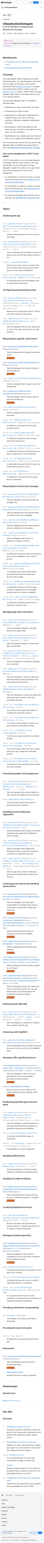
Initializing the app (11, 215)
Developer (9, 1495)
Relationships (10, 1386)
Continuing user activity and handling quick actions (21, 884)
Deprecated (8, 1348)
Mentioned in (10, 57)
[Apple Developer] (6, 2)
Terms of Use (5, 1540)
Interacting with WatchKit (15, 1004)
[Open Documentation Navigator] (2, 7)
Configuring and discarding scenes (19, 290)
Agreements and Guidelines (28, 1540)
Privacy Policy (15, 1540)
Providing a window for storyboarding (21, 1307)
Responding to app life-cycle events (20, 338)
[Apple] (3, 1495)
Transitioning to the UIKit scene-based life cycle (21, 63)
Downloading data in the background (20, 773)
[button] (30, 2)
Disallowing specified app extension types (20, 1103)
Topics (6, 208)
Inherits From (9, 1393)
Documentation (11, 7)
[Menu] (41, 2)
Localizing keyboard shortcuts (17, 1207)
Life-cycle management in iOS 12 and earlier (21, 154)
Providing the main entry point (17, 1328)
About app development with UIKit (18, 68)
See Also (7, 1411)
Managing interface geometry (17, 1235)
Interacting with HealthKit (15, 1032)
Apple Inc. (15, 1537)
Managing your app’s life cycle (27, 198)
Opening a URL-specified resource (19, 1057)
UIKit (4, 15)
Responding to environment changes (20, 486)
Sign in (36, 2)
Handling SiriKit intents (14, 1155)
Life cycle (7, 1418)
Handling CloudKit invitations (17, 1178)
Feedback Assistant (7, 1533)
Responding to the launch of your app (25, 148)
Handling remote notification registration (16, 813)
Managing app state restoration (18, 612)
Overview (8, 74)
